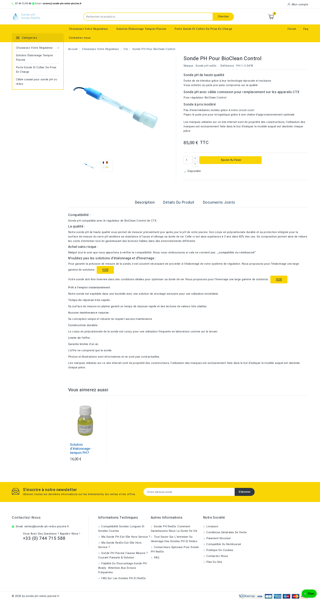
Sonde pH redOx (206, 66)
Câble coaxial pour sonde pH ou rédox (36, 81)
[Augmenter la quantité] (195, 158)
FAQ (156, 557)
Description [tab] (145, 202)
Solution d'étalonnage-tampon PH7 (80, 449)
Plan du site (214, 562)
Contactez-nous (26, 517)
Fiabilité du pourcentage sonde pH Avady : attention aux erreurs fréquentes (122, 567)
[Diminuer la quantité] (195, 164)
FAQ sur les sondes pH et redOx (123, 578)
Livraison (212, 526)
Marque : (189, 66)
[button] (309, 594)
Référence (227, 66)
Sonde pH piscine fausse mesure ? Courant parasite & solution (123, 555)
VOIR (105, 270)
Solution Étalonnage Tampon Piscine (141, 29)
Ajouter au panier (230, 160)
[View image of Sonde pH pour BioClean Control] (89, 166)
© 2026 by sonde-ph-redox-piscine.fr (35, 596)
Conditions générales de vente (226, 532)
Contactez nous (80, 38)
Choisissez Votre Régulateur (88, 29)
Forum (292, 29)
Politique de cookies (219, 550)
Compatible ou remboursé (223, 544)
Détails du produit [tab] (178, 202)
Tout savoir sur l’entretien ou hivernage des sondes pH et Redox (174, 539)
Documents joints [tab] (219, 202)
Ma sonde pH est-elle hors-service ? (125, 537)
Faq (305, 29)
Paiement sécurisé (218, 538)
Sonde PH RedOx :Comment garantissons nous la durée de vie (174, 528)
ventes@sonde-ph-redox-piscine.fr (62, 3)
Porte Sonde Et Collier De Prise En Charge (203, 29)
